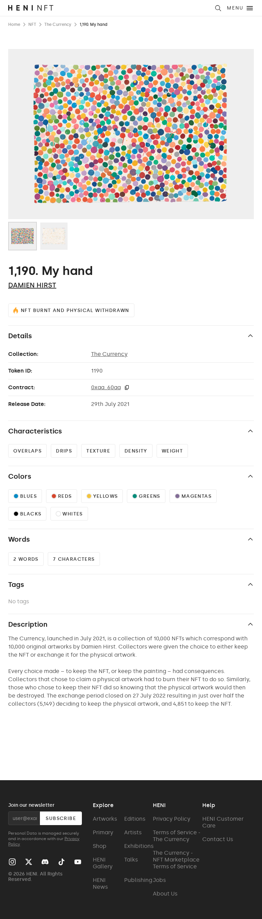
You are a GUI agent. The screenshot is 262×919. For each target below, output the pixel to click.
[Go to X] (29, 862)
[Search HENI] (218, 8)
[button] (126, 387)
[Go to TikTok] (61, 862)
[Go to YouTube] (78, 862)
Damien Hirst (32, 285)
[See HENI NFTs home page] (109, 8)
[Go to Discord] (45, 862)
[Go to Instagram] (12, 862)
